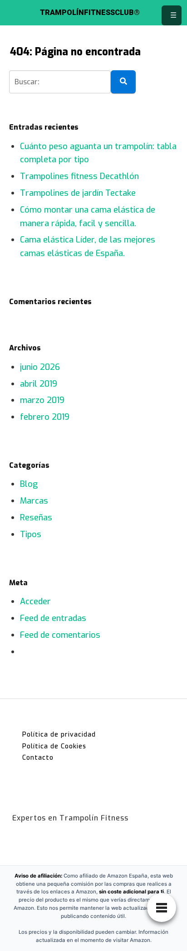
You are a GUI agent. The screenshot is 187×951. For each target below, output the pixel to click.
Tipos (30, 534)
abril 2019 (38, 383)
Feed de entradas (53, 618)
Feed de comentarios (60, 635)
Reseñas (36, 517)
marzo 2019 (42, 400)
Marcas (34, 500)
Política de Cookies (54, 746)
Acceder (35, 601)
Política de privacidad (59, 734)
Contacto (38, 757)
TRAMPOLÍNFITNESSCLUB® (90, 12)
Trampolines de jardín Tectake (78, 193)
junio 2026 (40, 367)
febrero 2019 (44, 417)
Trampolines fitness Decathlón (79, 176)
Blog (29, 484)
